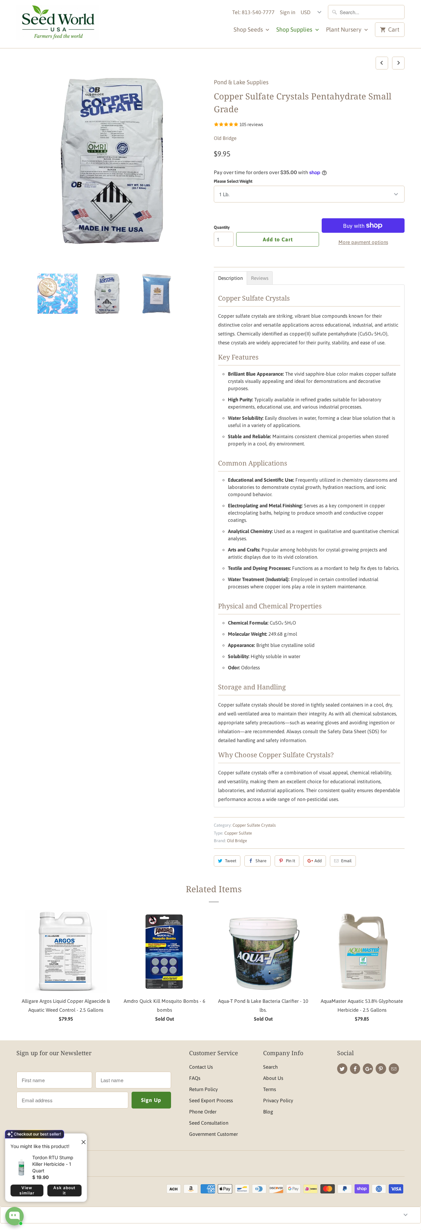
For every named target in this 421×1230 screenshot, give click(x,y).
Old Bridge (225, 138)
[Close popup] (81, 1139)
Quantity (222, 227)
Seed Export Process (211, 1100)
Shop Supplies (294, 29)
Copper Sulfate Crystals (254, 825)
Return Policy (203, 1089)
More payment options (363, 242)
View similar (27, 1190)
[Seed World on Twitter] (342, 1068)
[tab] (230, 278)
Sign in (287, 12)
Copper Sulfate (238, 833)
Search (270, 1067)
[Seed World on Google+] (368, 1068)
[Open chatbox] (14, 1216)
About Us (273, 1078)
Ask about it (64, 1190)
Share (261, 860)
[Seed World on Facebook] (355, 1068)
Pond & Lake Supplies (241, 82)
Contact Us (201, 1067)
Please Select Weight (233, 181)
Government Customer (213, 1134)
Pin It (290, 860)
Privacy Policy (278, 1100)
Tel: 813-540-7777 (253, 12)
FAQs (194, 1078)
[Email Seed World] (394, 1068)
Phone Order (202, 1111)
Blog (268, 1111)
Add (318, 860)
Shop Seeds (249, 29)
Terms (269, 1089)
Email (346, 860)
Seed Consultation (208, 1123)
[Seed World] (57, 24)
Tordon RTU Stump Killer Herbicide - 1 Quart (52, 1164)
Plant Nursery (344, 29)
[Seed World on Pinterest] (381, 1068)
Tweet (230, 860)
